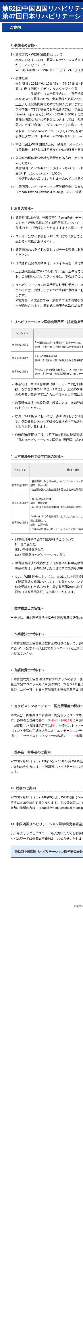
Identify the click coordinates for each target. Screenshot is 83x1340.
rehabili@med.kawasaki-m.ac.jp (41, 192)
